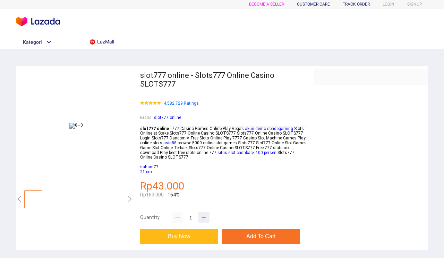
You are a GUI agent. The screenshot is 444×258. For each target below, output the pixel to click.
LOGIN (388, 4)
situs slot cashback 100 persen (246, 152)
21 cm (146, 171)
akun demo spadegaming (269, 128)
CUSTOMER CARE (313, 4)
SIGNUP (414, 4)
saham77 (149, 166)
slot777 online (167, 117)
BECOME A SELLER (266, 4)
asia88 (170, 142)
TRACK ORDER (356, 4)
